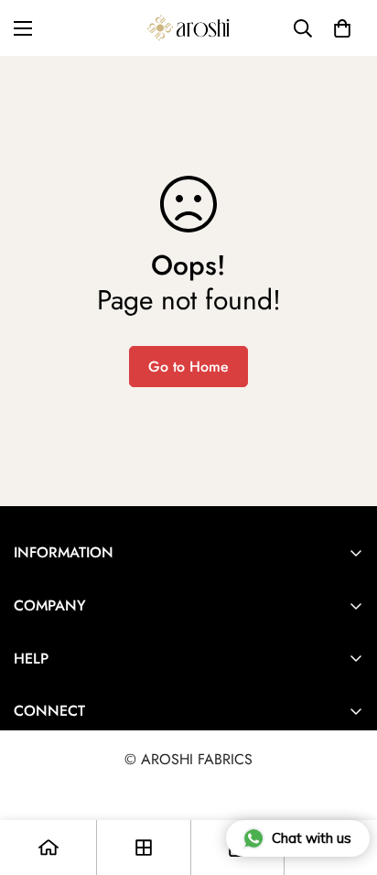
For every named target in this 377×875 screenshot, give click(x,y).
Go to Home (188, 366)
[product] (48, 848)
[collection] (144, 847)
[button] (342, 28)
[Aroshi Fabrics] (188, 28)
